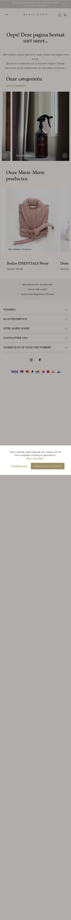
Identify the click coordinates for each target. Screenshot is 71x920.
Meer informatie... (35, 458)
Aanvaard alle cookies (47, 466)
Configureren (19, 466)
